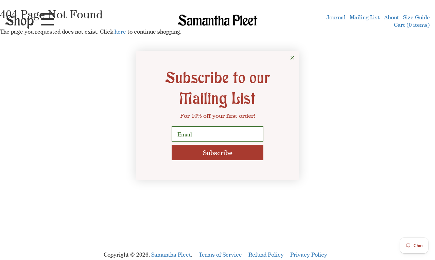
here (120, 31)
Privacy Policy (308, 254)
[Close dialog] (292, 58)
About (391, 17)
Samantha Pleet (171, 254)
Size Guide (416, 17)
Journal (336, 17)
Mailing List (365, 17)
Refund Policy (266, 254)
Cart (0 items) (412, 24)
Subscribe (217, 152)
